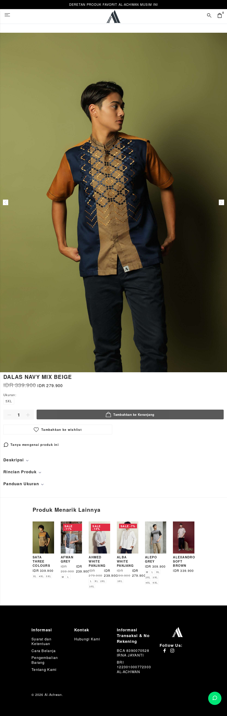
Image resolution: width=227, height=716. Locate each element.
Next (221, 202)
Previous (5, 202)
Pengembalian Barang (44, 660)
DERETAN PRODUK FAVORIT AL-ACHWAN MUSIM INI (113, 4)
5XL (9, 401)
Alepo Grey (151, 559)
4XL (41, 576)
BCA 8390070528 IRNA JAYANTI (133, 653)
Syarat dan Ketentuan (41, 641)
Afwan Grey (67, 559)
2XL (103, 581)
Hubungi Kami (87, 639)
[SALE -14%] (99, 537)
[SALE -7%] (127, 537)
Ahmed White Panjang (97, 561)
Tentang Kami (44, 669)
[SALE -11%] (71, 537)
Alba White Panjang (125, 561)
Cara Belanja (43, 650)
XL (35, 576)
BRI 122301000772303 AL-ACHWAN (134, 667)
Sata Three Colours (41, 561)
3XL (91, 586)
